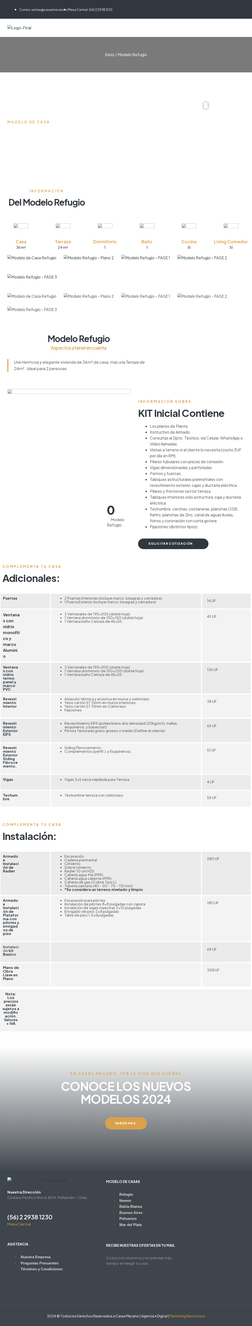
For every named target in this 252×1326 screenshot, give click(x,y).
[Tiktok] (18, 4)
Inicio (109, 54)
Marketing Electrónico (187, 1316)
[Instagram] (9, 4)
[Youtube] (28, 4)
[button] (206, 106)
